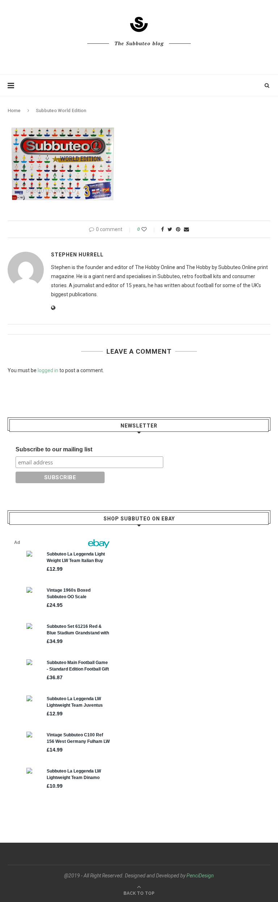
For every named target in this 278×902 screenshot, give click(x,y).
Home (14, 110)
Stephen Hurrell (77, 255)
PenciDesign (200, 875)
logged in (48, 370)
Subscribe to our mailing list (54, 449)
